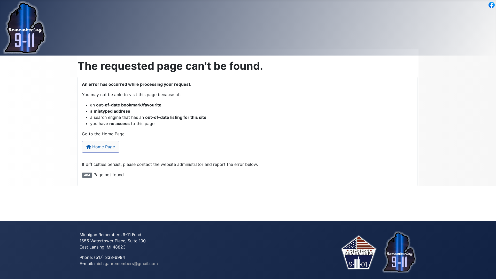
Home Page (103, 146)
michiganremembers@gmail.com (126, 263)
